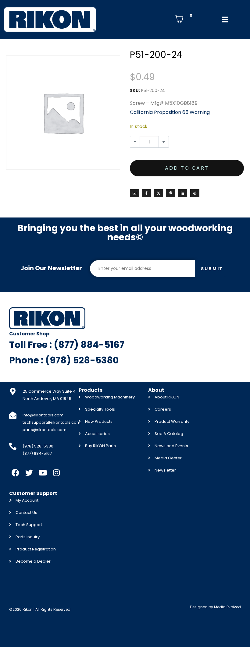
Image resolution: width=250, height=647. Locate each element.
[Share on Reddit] (194, 193)
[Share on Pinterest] (170, 193)
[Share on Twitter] (158, 193)
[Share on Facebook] (146, 193)
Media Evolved (227, 607)
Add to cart (187, 167)
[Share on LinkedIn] (182, 193)
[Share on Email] (134, 193)
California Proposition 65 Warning (170, 112)
